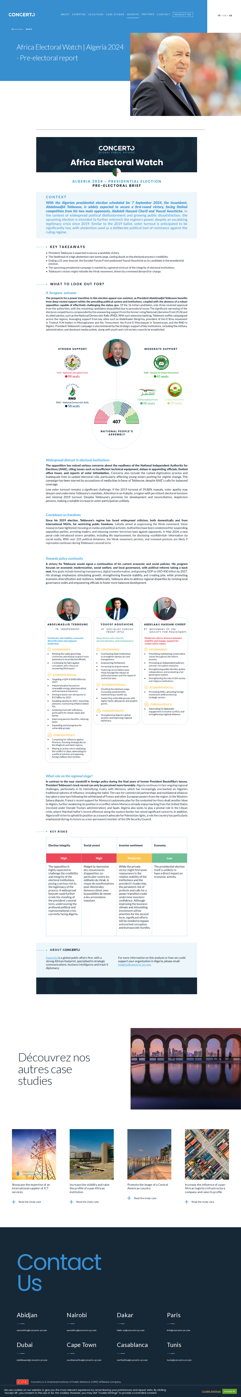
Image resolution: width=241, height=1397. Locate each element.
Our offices (98, 21)
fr (219, 15)
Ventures (147, 14)
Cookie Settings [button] (211, 1391)
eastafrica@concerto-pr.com (81, 1330)
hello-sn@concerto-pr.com (130, 1330)
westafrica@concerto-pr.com (32, 1330)
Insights (133, 14)
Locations (95, 14)
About (65, 14)
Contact (163, 14)
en (224, 15)
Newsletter (183, 14)
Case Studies (115, 14)
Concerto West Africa (105, 30)
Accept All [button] (229, 1391)
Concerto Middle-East (104, 26)
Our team (69, 26)
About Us (69, 21)
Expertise (79, 14)
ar (230, 15)
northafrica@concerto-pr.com (132, 1360)
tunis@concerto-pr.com (179, 1360)
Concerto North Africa (105, 34)
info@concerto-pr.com (178, 1330)
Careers (69, 30)
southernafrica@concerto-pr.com (84, 1360)
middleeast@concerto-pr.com (32, 1360)
